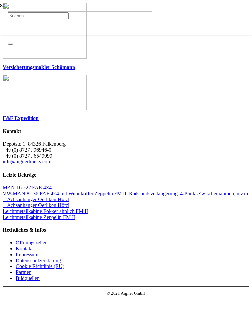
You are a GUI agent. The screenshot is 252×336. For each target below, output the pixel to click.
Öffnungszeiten (32, 242)
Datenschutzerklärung (38, 260)
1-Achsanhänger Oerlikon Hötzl (36, 199)
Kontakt (24, 248)
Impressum (27, 254)
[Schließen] (10, 44)
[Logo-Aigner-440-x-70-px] (80, 10)
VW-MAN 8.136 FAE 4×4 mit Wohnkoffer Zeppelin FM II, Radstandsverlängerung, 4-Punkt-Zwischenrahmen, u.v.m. (126, 193)
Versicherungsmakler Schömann (39, 67)
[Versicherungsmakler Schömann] (45, 57)
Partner (23, 272)
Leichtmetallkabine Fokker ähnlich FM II (45, 211)
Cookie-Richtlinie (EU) (40, 266)
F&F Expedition (21, 118)
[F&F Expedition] (45, 108)
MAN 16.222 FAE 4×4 (27, 187)
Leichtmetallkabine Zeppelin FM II (39, 217)
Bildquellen (28, 278)
